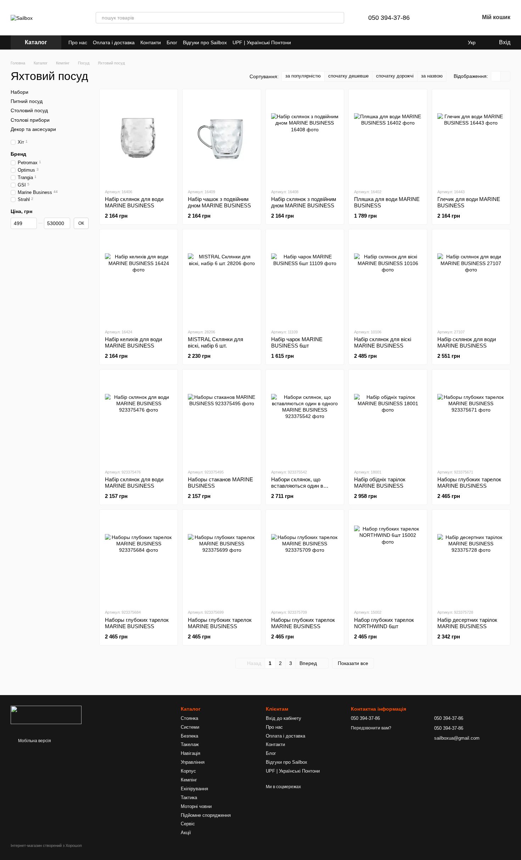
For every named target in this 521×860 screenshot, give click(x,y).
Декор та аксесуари (33, 129)
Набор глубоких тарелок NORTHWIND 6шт (384, 623)
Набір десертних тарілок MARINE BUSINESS (467, 623)
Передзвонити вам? (371, 728)
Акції (186, 832)
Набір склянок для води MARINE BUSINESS (134, 202)
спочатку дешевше (348, 76)
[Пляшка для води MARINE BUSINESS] (387, 138)
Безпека (189, 736)
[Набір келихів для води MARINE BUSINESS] (138, 279)
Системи (190, 727)
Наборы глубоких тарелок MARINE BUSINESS (469, 482)
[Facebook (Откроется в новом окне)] (309, 42)
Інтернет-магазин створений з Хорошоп (46, 845)
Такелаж (190, 744)
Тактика (189, 797)
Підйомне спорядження (206, 815)
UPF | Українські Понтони (262, 42)
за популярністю (303, 76)
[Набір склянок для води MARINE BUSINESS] (138, 138)
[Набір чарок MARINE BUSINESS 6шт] (304, 279)
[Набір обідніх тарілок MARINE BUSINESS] (387, 419)
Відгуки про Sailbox (205, 42)
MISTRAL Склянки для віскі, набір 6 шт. (215, 342)
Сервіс (188, 823)
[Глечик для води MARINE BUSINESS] (471, 138)
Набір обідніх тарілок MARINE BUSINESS (379, 482)
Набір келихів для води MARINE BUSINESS (133, 342)
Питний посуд (27, 101)
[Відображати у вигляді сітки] (496, 76)
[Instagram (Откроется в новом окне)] (301, 42)
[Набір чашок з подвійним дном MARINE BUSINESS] (221, 138)
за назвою (432, 76)
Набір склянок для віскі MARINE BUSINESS (382, 342)
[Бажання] (455, 17)
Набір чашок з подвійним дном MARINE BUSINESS (219, 202)
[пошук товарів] (338, 17)
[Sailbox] (46, 714)
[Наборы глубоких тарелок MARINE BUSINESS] (471, 419)
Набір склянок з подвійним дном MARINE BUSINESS (303, 202)
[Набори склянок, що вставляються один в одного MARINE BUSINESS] (304, 419)
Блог (172, 42)
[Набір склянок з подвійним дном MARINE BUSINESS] (304, 138)
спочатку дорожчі (395, 76)
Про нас (77, 42)
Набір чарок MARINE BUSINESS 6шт (297, 342)
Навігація (190, 753)
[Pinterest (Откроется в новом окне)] (318, 42)
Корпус (188, 771)
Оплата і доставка (114, 42)
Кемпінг (189, 779)
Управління (193, 762)
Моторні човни (196, 806)
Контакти (150, 42)
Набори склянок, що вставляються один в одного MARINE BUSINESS (304, 485)
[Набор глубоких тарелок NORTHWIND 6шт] (387, 559)
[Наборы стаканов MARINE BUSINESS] (221, 419)
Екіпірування (194, 788)
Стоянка (189, 718)
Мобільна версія (34, 740)
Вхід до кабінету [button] (283, 718)
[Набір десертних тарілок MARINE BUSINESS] (471, 559)
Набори (19, 92)
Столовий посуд (29, 110)
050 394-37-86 (389, 18)
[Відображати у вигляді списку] (505, 76)
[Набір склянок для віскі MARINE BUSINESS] (387, 279)
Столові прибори (30, 119)
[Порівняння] (436, 17)
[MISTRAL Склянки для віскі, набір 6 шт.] (221, 279)
